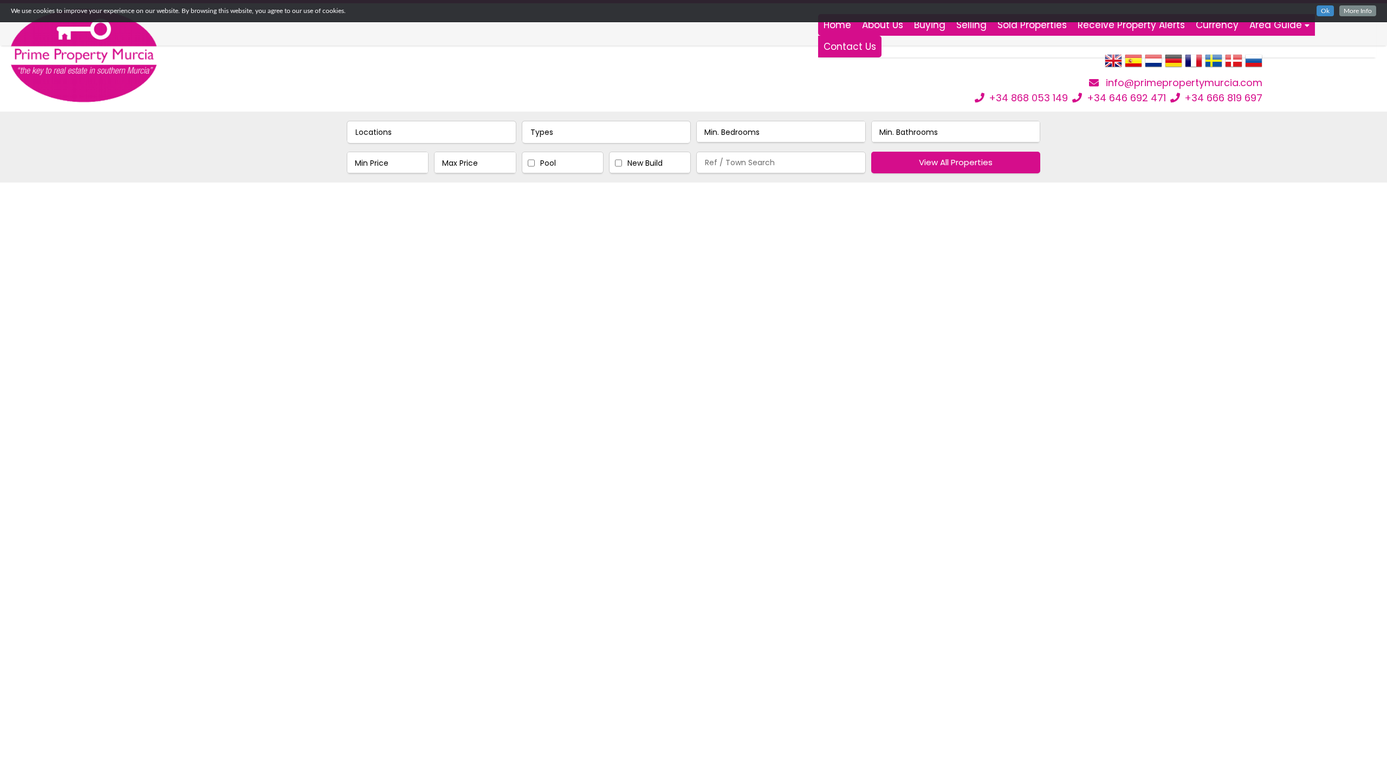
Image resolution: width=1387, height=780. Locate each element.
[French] (1193, 64)
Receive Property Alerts (1131, 24)
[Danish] (1233, 64)
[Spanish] (1133, 64)
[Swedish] (1213, 64)
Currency (1217, 24)
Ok (1325, 11)
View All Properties (956, 162)
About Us (882, 24)
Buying (929, 24)
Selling (971, 24)
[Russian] (1253, 64)
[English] (1113, 64)
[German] (1173, 64)
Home (837, 24)
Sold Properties (1032, 24)
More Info (1358, 11)
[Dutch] (1153, 64)
